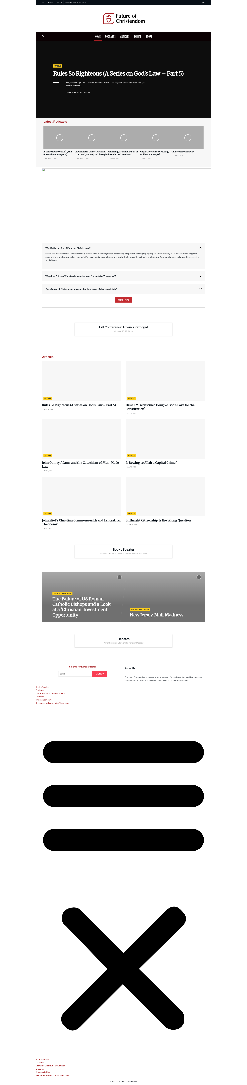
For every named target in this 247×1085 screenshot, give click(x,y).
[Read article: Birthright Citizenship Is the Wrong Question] (165, 496)
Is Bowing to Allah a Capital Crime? (151, 462)
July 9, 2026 (131, 413)
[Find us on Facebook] (48, 36)
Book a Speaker (42, 687)
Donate (59, 2)
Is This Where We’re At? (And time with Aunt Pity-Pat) (57, 153)
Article (57, 66)
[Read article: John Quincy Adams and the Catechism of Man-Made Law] (81, 439)
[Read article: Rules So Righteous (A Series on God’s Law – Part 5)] (81, 381)
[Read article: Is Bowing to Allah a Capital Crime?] (165, 439)
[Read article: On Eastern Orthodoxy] (188, 137)
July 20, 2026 (48, 409)
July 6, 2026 (131, 467)
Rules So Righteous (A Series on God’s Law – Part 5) (118, 73)
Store (149, 36)
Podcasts (110, 36)
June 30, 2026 (132, 524)
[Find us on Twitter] (43, 36)
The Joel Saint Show (62, 593)
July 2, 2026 (47, 528)
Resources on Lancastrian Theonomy (52, 703)
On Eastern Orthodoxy (183, 151)
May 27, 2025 (136, 621)
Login (203, 2)
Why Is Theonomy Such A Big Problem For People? (154, 153)
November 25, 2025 (61, 621)
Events (137, 36)
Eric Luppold (73, 92)
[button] (123, 881)
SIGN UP (100, 674)
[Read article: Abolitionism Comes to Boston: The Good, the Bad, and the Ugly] (91, 137)
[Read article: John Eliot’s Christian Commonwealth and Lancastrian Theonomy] (81, 496)
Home (97, 36)
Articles (125, 36)
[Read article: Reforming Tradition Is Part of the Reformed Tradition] (123, 137)
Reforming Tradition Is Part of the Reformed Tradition (122, 153)
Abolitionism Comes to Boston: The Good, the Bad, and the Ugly (91, 153)
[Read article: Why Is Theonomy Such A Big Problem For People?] (156, 137)
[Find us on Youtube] (52, 36)
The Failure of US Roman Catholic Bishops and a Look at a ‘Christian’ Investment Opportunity (81, 607)
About (44, 2)
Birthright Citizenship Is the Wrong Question (158, 520)
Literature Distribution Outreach (50, 693)
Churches (40, 696)
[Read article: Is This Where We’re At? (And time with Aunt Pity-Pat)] (59, 137)
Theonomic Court (43, 699)
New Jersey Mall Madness (157, 615)
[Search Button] (204, 36)
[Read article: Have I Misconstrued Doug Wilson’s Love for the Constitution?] (165, 381)
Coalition (40, 690)
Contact (51, 2)
